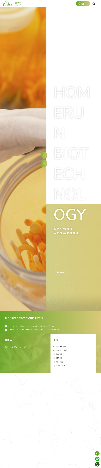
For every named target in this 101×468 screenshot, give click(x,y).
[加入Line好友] (97, 459)
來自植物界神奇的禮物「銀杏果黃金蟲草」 (19, 460)
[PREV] (44, 155)
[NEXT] (44, 163)
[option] (50, 159)
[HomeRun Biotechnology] (50, 159)
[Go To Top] (97, 453)
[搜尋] (93, 3)
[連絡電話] (97, 464)
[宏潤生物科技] (12, 3)
